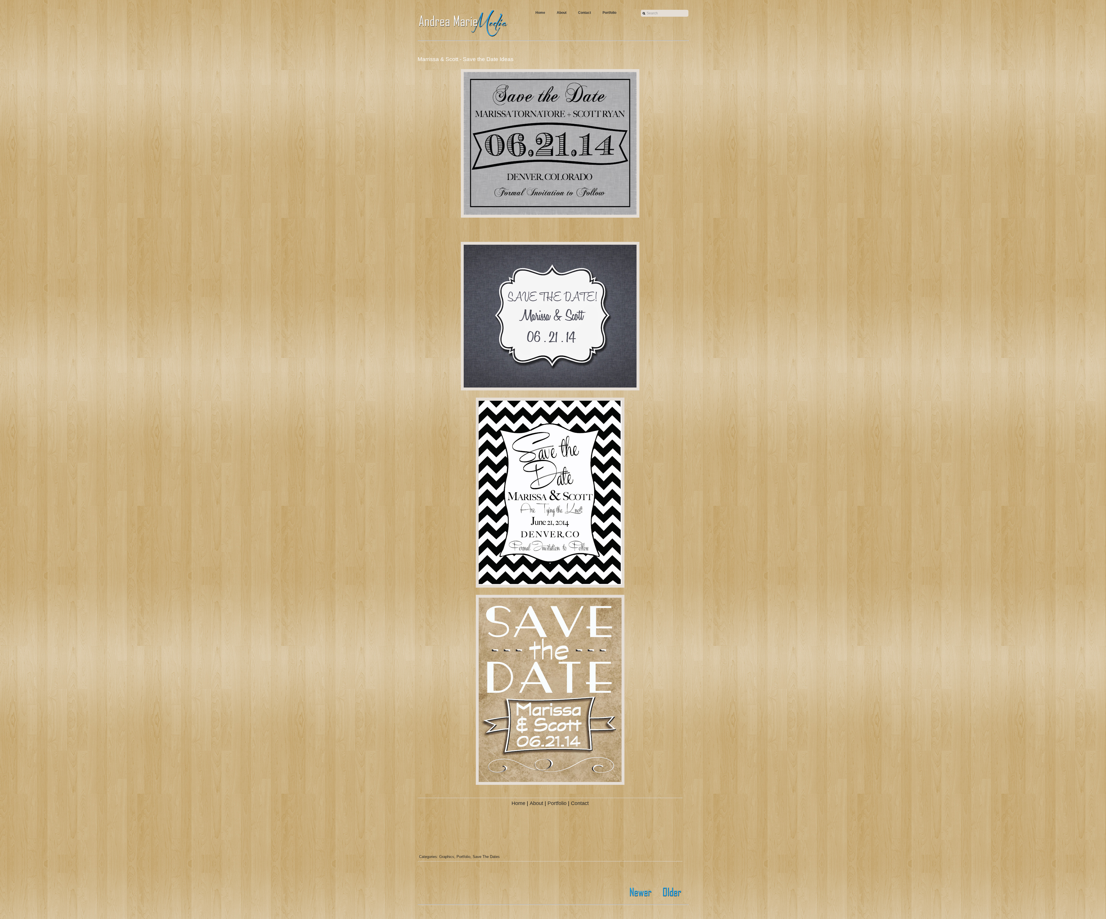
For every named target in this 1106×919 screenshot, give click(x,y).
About (562, 13)
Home (540, 13)
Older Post (670, 892)
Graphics (446, 857)
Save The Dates (486, 857)
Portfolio (609, 13)
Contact (584, 13)
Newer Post (641, 892)
